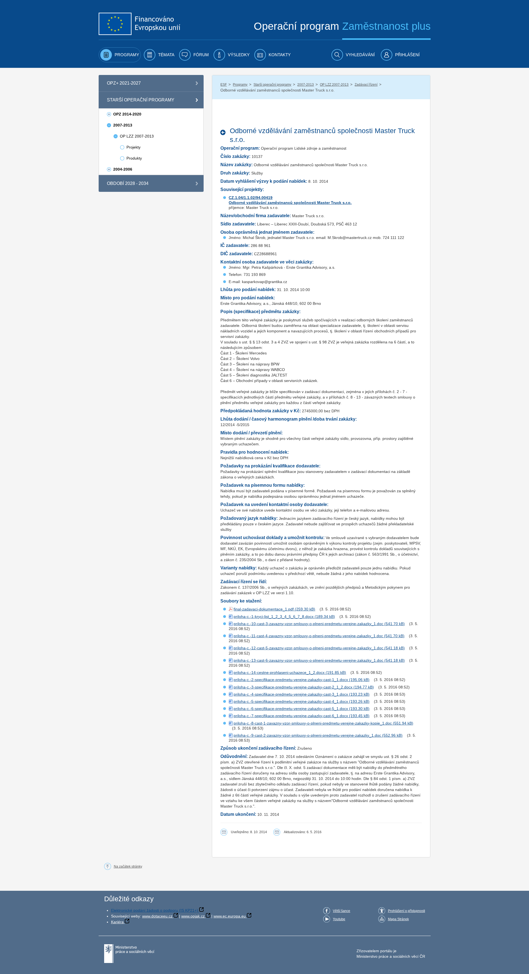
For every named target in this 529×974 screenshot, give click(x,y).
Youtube (339, 919)
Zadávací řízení (366, 85)
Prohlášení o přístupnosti (406, 911)
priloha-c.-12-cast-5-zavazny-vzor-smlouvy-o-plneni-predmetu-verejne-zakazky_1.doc (308, 648)
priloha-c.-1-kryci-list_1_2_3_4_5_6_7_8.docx (274, 616)
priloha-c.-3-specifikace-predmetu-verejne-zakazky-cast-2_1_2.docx (293, 687)
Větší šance (341, 911)
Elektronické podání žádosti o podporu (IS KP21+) (154, 910)
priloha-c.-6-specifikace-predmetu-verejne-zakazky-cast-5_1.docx (291, 708)
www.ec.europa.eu (230, 916)
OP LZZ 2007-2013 (334, 85)
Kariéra (117, 922)
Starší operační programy (272, 85)
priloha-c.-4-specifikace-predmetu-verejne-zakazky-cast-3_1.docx (291, 694)
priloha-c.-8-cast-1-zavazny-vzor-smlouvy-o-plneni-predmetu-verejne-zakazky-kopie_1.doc (313, 723)
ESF (223, 85)
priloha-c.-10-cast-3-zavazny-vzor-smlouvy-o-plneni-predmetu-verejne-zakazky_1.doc (308, 623)
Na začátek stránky (128, 866)
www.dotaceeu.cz (157, 916)
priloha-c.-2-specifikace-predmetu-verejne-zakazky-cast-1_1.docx (291, 679)
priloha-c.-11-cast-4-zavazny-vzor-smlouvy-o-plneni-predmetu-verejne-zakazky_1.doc (308, 636)
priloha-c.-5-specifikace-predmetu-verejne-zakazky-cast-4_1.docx (291, 701)
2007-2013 (305, 85)
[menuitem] (120, 54)
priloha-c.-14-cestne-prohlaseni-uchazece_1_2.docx (279, 672)
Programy (240, 85)
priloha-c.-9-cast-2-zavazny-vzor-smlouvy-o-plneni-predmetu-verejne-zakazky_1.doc (307, 735)
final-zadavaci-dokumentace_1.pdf (264, 609)
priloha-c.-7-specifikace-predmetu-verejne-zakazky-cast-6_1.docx (291, 716)
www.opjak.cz (193, 916)
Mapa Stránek (398, 919)
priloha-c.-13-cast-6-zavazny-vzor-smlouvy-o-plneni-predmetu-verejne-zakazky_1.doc (308, 660)
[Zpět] (224, 132)
